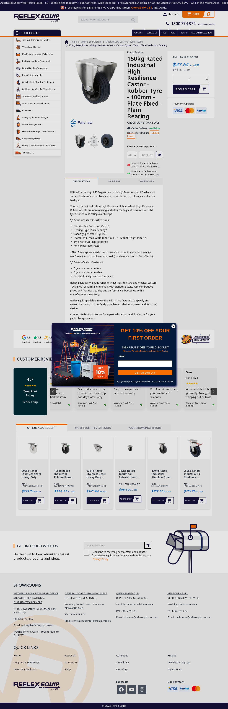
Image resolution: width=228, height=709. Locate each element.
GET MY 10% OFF (145, 372)
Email (122, 355)
